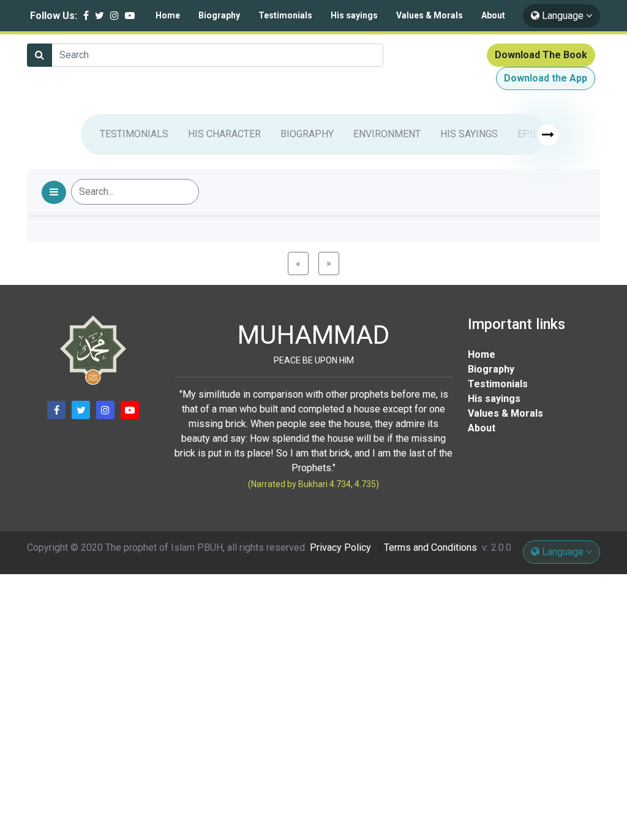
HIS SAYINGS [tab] (469, 134)
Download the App (545, 78)
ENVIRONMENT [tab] (387, 134)
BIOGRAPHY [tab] (307, 134)
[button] (54, 192)
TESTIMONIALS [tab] (134, 134)
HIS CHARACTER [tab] (224, 134)
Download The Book (541, 55)
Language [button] (562, 15)
